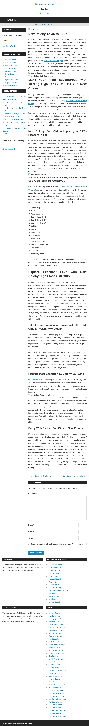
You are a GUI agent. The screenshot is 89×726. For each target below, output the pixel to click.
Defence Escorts (54, 679)
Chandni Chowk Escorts (57, 670)
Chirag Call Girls (54, 673)
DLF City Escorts (55, 688)
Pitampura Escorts (55, 630)
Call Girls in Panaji (55, 713)
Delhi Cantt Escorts (55, 682)
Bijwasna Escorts (55, 667)
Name (31, 525)
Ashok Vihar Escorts (56, 659)
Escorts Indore (54, 585)
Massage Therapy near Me (58, 590)
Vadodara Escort (11, 68)
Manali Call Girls (11, 85)
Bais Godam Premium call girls (74, 476)
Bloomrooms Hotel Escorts (14, 134)
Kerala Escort (10, 74)
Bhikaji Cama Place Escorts (58, 662)
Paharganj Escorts (55, 619)
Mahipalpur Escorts (55, 622)
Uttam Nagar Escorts (56, 650)
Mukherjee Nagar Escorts (58, 690)
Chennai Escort (10, 62)
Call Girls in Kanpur (55, 705)
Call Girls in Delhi (8, 46)
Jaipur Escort (53, 593)
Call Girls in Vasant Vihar (57, 710)
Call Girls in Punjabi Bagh (57, 716)
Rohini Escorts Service (57, 624)
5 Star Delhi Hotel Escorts (14, 119)
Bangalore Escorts (55, 567)
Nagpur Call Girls (11, 83)
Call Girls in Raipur (55, 702)
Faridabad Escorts (55, 579)
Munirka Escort (54, 582)
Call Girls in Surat (55, 708)
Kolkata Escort (10, 71)
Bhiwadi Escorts (54, 665)
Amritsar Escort (54, 602)
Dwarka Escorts (54, 616)
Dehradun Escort (11, 65)
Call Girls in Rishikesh (56, 693)
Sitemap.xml (8, 149)
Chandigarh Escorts (56, 565)
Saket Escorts (54, 639)
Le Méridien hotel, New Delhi (15, 114)
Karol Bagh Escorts (55, 642)
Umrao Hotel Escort (12, 117)
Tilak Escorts (53, 656)
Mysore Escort (10, 60)
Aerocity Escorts (54, 613)
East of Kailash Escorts (57, 653)
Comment (32, 493)
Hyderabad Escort (11, 80)
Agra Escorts (53, 599)
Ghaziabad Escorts (55, 636)
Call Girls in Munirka (56, 633)
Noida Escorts (54, 596)
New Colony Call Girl (37, 380)
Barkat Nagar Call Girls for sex (40, 476)
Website (31, 538)
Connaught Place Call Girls (58, 627)
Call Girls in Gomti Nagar (57, 699)
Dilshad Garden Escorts (57, 685)
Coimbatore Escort (12, 77)
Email (31, 532)
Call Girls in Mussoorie (57, 696)
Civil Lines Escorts (55, 676)
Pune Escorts (53, 576)
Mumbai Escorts (54, 570)
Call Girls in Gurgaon (56, 588)
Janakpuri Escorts (55, 647)
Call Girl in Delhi (54, 573)
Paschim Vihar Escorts (57, 645)
